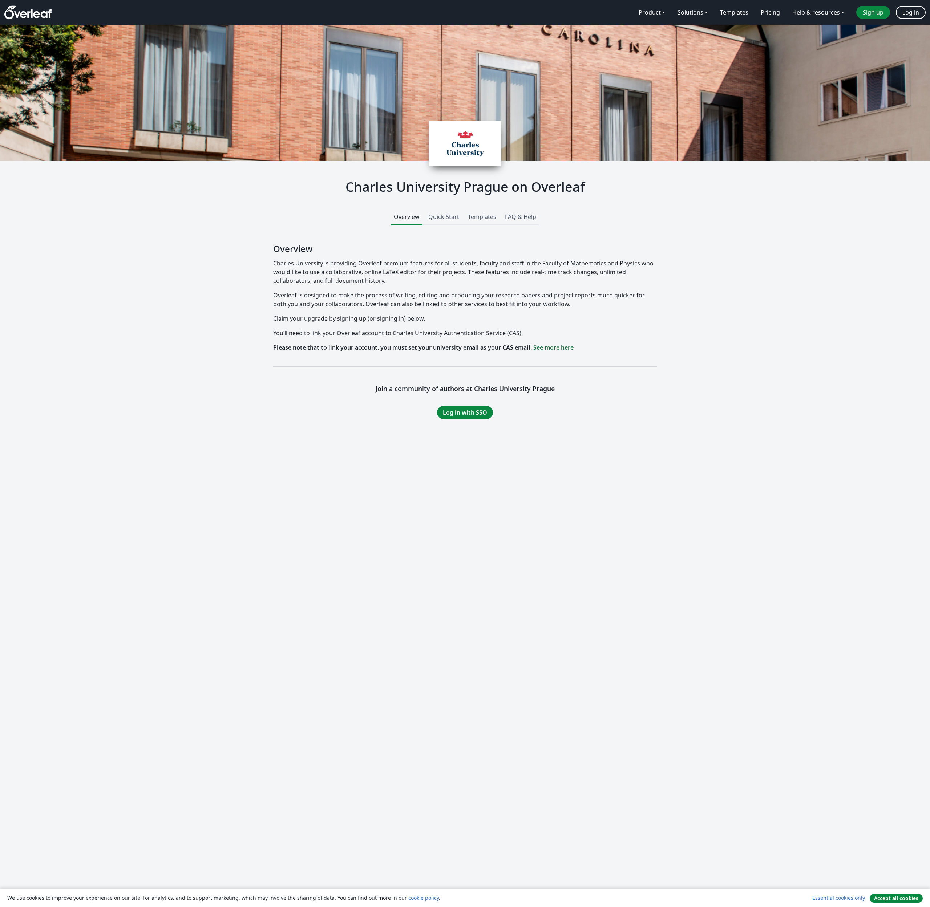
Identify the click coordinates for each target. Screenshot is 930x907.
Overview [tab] (407, 217)
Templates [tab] (482, 217)
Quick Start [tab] (443, 217)
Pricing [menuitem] (770, 12)
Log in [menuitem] (910, 12)
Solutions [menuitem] (690, 12)
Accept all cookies (896, 898)
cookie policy (423, 897)
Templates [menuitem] (734, 12)
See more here (553, 347)
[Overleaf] (28, 12)
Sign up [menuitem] (873, 12)
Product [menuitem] (650, 12)
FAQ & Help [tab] (520, 217)
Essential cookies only (838, 897)
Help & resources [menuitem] (816, 12)
